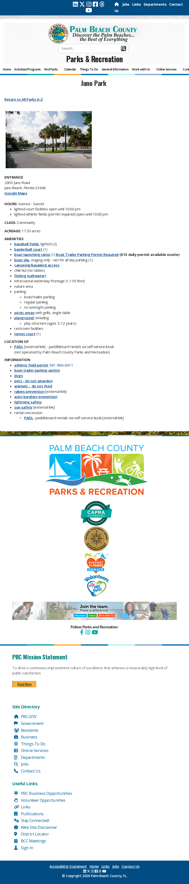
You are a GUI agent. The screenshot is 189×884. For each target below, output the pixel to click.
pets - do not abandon (33, 380)
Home (94, 866)
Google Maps (15, 193)
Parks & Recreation (94, 58)
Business (28, 737)
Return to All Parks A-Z (23, 99)
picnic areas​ (24, 312)
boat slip (21, 259)
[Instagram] (89, 4)
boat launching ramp (32, 254)
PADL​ (18, 346)
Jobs (125, 4)
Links (136, 4)
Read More (24, 684)
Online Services (34, 750)
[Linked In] (75, 4)
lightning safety (28, 402)
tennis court (24, 333)
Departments (155, 4)
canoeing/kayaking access (36, 265)
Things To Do (33, 744)
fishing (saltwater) (30, 275)
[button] (123, 48)
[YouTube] (94, 632)
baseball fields (26, 243)
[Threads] (102, 4)
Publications (32, 814)
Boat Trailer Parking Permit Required (87, 254)
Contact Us (30, 771)
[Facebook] (95, 4)
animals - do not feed (33, 386)
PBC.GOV (28, 716)
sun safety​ (23, 407)
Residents (29, 730)
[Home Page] (117, 4)
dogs (18, 375)
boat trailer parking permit (37, 370)
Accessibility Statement (68, 866)
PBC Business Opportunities (46, 793)
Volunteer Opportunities (42, 800)
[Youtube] (88, 10)
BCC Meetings (33, 841)
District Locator (34, 834)
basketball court (28, 249)
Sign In (26, 848)
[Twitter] (82, 4)
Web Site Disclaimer (38, 827)
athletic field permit (31, 365)
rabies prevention (29, 391)
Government (32, 723)
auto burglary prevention (35, 396)
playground (24, 317)
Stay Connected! (34, 820)
